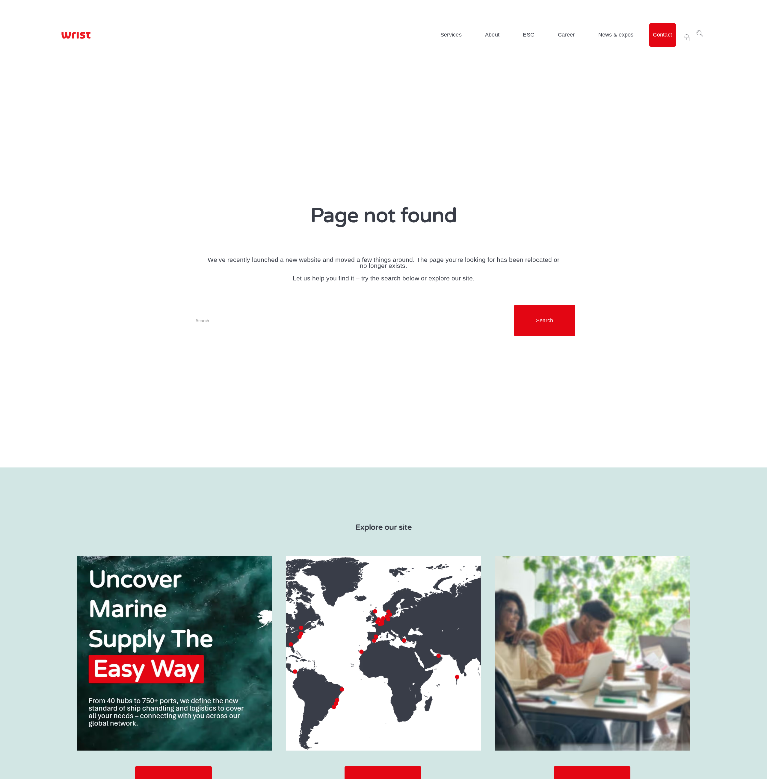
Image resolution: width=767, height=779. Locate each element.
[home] (75, 35)
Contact (662, 35)
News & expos (616, 35)
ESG (529, 35)
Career (566, 35)
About (492, 35)
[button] (451, 35)
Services (451, 35)
